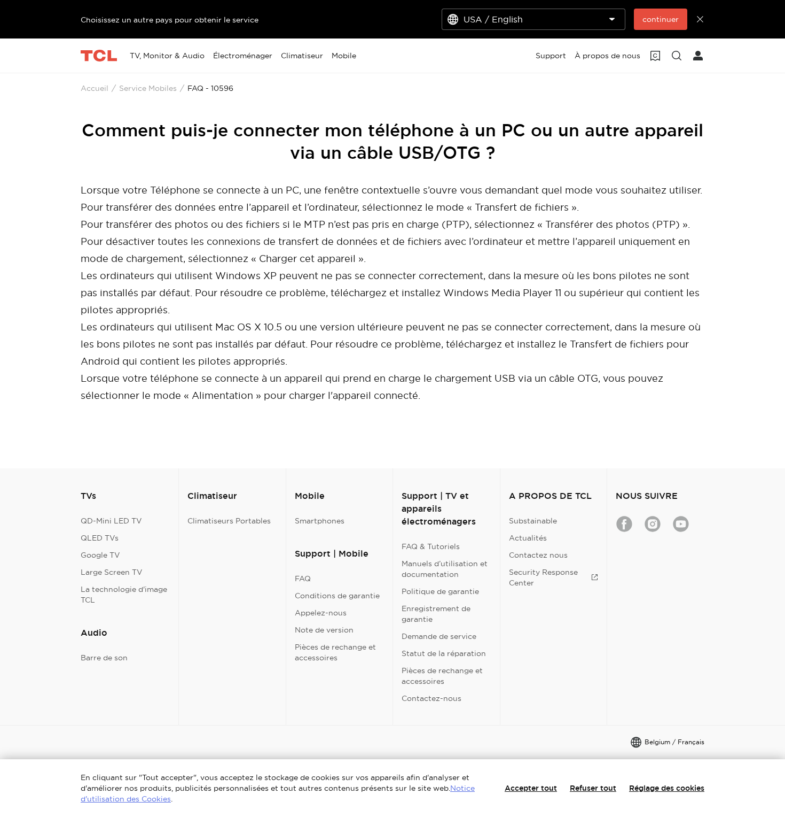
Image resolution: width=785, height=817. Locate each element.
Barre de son (104, 657)
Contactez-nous (431, 698)
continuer (660, 19)
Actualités (528, 538)
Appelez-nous (321, 613)
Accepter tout (531, 788)
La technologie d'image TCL (124, 594)
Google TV (100, 555)
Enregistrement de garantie (436, 614)
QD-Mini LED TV (111, 521)
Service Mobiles (148, 88)
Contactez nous (538, 555)
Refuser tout (593, 788)
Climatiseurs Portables (229, 521)
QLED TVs (100, 538)
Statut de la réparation (444, 653)
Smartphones (319, 521)
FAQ (303, 578)
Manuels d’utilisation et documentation (445, 569)
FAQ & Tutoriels (431, 546)
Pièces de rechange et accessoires (335, 652)
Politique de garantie (440, 591)
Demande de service (439, 636)
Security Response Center (543, 577)
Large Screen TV (112, 572)
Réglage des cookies (666, 788)
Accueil (94, 88)
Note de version (324, 630)
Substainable (533, 521)
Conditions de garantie (337, 595)
